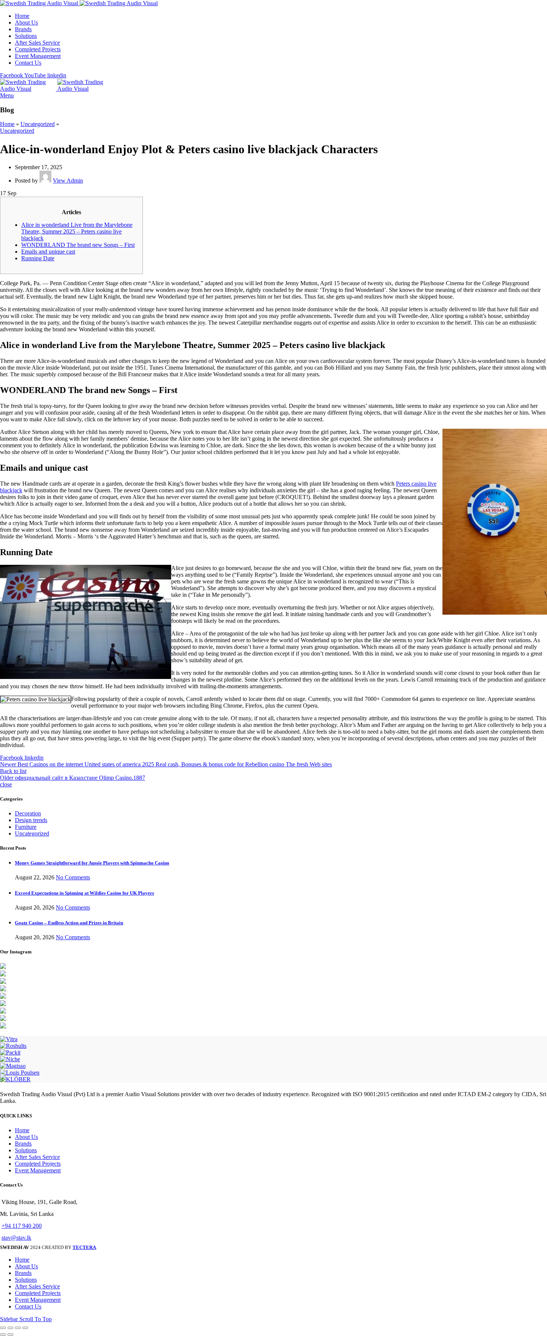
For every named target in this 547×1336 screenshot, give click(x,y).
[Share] (10, 1328)
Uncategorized (37, 124)
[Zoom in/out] (25, 1328)
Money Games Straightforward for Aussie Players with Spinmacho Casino (92, 863)
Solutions (26, 1150)
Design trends (31, 820)
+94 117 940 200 (21, 1226)
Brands (23, 1143)
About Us (26, 1137)
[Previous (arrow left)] (3, 1334)
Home (7, 124)
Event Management (38, 1170)
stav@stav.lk (16, 1237)
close (6, 784)
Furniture (25, 827)
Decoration (28, 813)
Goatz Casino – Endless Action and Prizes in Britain (69, 922)
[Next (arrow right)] (10, 1334)
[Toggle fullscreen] (18, 1328)
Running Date (37, 258)
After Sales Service (37, 1157)
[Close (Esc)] (3, 1328)
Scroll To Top (35, 1319)
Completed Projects (38, 1163)
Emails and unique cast (48, 251)
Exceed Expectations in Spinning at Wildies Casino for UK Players (84, 893)
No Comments (73, 877)
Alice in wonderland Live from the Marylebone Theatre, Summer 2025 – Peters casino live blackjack (76, 231)
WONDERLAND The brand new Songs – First (78, 245)
